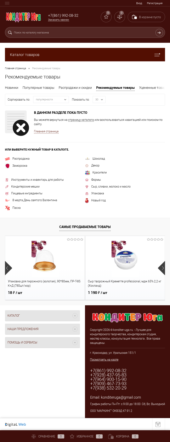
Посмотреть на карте (104, 359)
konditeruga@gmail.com (121, 397)
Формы (96, 179)
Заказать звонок (58, 19)
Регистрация (155, 3)
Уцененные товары (153, 88)
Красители (99, 172)
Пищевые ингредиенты (26, 193)
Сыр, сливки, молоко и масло (111, 186)
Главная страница (46, 131)
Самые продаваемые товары (85, 227)
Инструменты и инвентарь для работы (37, 179)
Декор (95, 165)
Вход (139, 3)
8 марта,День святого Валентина (34, 200)
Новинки (11, 88)
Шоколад (98, 158)
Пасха (16, 207)
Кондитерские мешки (25, 186)
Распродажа (21, 158)
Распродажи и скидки (75, 88)
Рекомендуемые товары (115, 87)
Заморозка (19, 165)
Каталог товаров (24, 54)
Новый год (98, 200)
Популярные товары (38, 88)
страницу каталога (81, 119)
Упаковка (97, 193)
